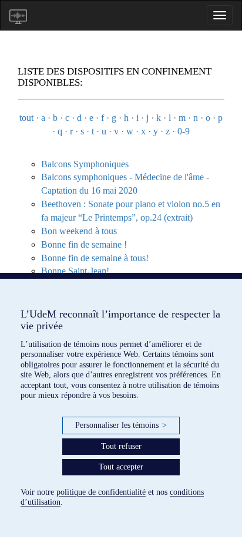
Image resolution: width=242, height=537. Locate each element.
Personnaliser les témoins (121, 425)
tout (26, 118)
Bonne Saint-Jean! (75, 271)
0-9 (183, 131)
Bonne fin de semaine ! (84, 244)
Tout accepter (121, 466)
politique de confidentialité (101, 492)
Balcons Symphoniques (85, 164)
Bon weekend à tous (79, 231)
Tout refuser (121, 446)
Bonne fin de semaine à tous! (95, 258)
